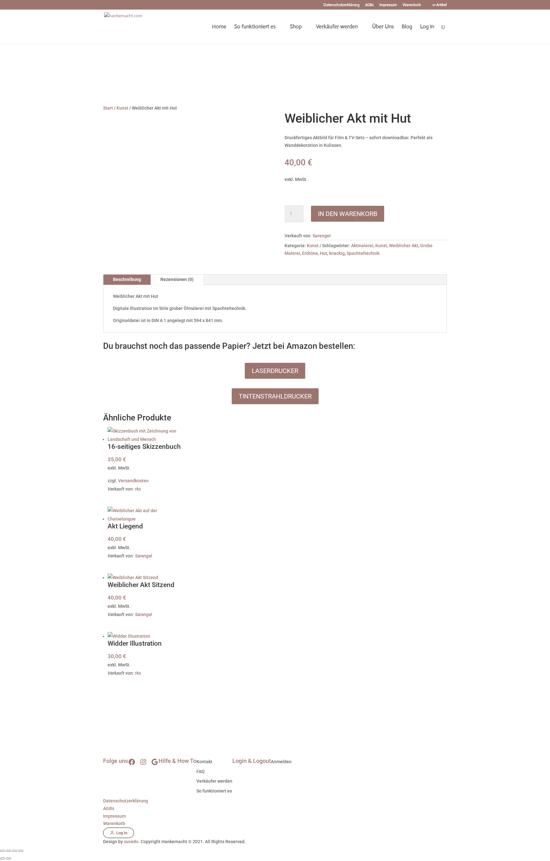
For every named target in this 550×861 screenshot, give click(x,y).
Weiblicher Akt (403, 245)
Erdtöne (310, 253)
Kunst (122, 108)
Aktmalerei (362, 245)
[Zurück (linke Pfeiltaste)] (2, 858)
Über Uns (383, 27)
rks (138, 488)
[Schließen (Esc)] (20, 851)
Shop (296, 27)
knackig (337, 253)
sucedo (131, 841)
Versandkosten (133, 480)
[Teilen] (14, 851)
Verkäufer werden (337, 27)
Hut (323, 253)
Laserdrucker (275, 371)
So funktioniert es (255, 27)
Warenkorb (412, 5)
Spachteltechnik (363, 253)
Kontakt (204, 761)
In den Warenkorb (347, 214)
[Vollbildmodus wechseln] (8, 851)
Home (219, 27)
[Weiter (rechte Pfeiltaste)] (8, 858)
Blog (407, 27)
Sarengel (322, 235)
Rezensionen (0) (177, 279)
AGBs (369, 5)
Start (108, 108)
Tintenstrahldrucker (275, 396)
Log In (427, 27)
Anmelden (281, 761)
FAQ (200, 771)
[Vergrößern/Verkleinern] (2, 851)
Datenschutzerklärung (341, 5)
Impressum (388, 5)
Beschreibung (127, 279)
